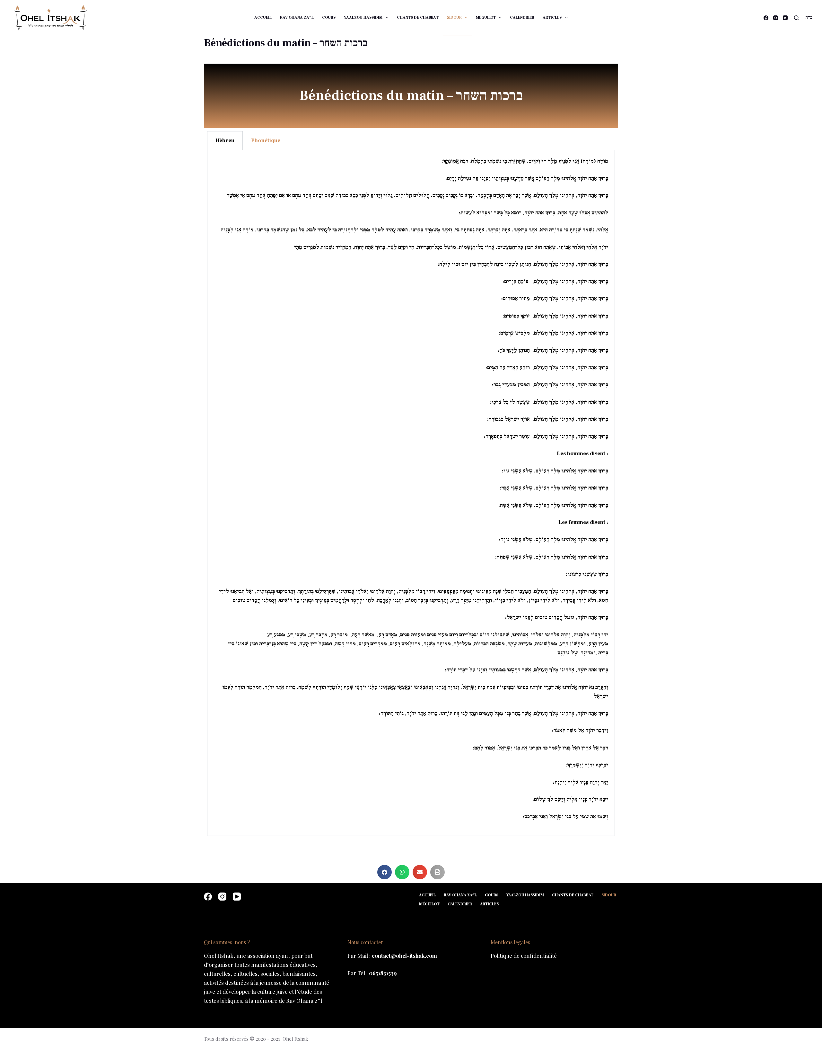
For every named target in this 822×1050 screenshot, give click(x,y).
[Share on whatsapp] (402, 872)
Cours (329, 17)
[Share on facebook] (384, 872)
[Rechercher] (796, 17)
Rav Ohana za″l (297, 17)
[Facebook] (766, 17)
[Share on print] (437, 872)
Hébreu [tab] (224, 140)
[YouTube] (785, 17)
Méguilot (486, 17)
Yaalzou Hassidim (363, 17)
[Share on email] (420, 872)
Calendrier (522, 17)
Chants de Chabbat (418, 17)
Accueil (263, 17)
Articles (552, 17)
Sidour (454, 17)
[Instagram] (775, 17)
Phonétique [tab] (265, 140)
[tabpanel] (411, 493)
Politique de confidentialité (524, 955)
